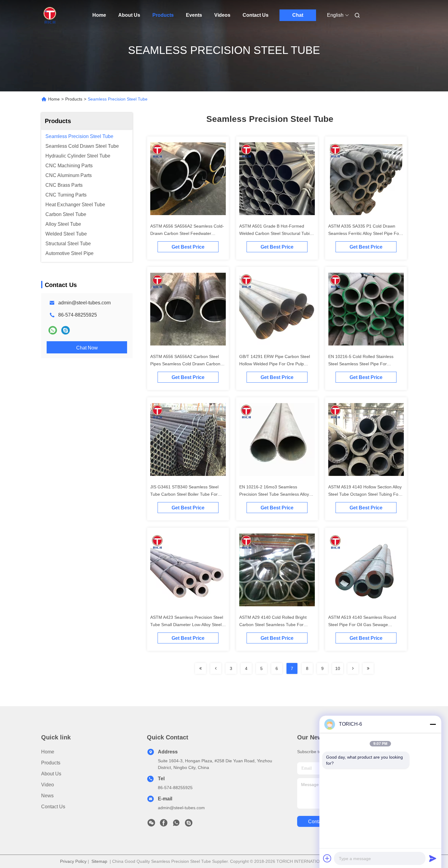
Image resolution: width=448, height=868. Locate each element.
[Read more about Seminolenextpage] (200, 668)
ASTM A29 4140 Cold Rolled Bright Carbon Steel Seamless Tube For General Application (273, 624)
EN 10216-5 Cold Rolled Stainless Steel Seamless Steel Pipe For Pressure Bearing (360, 364)
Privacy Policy (73, 861)
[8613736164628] (176, 824)
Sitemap (99, 861)
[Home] (49, 15)
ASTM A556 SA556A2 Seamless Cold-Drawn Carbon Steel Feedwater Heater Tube (187, 233)
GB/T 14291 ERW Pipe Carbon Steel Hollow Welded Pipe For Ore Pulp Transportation (274, 364)
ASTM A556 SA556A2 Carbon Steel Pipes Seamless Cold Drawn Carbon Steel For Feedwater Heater (185, 364)
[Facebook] (163, 824)
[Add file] (327, 858)
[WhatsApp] (53, 330)
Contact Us (255, 15)
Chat (297, 15)
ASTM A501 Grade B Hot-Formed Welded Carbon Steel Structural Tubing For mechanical (277, 233)
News (47, 795)
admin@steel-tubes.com (84, 302)
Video (47, 784)
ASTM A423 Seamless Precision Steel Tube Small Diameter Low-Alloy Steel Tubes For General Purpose (186, 624)
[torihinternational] (65, 330)
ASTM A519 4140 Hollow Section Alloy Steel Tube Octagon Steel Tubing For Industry (365, 494)
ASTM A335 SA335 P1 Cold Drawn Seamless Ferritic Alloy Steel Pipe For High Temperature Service (364, 233)
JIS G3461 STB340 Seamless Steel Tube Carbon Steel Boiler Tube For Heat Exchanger (184, 494)
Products (163, 15)
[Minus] (432, 724)
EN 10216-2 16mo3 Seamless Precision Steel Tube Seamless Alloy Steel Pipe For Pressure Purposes (274, 494)
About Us (129, 15)
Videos (222, 15)
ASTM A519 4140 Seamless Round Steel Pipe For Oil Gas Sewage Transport (362, 624)
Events (194, 15)
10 (337, 668)
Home (99, 15)
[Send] (433, 858)
